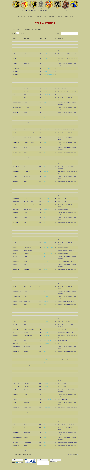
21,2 (44, 419)
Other (45, 16)
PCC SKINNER (46, 343)
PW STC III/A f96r (47, 129)
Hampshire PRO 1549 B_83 (48, 71)
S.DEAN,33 (45, 412)
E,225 (44, 256)
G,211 (45, 351)
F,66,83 (45, 304)
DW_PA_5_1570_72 (47, 126)
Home (18, 16)
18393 (45, 374)
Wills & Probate (31, 16)
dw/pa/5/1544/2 (46, 58)
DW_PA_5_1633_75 (47, 359)
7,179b (45, 79)
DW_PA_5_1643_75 (47, 416)
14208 (45, 176)
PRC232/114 (46, 365)
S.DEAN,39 (45, 269)
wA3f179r (45, 88)
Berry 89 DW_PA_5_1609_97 (48, 247)
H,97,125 (45, 378)
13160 (45, 142)
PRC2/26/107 (46, 329)
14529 (45, 193)
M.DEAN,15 (46, 274)
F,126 (44, 324)
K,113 (45, 437)
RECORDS (23, 16)
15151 (45, 217)
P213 (44, 250)
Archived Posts (59, 16)
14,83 (44, 161)
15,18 (44, 204)
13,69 (44, 132)
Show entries (18, 33)
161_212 (45, 356)
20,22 (44, 394)
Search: (59, 33)
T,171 (44, 286)
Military (39, 16)
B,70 (44, 166)
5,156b (45, 63)
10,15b (45, 107)
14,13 (44, 157)
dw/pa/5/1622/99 (46, 335)
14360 (45, 181)
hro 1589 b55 (46, 171)
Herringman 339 (46, 198)
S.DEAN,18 (45, 402)
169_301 (45, 371)
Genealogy (51, 16)
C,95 (44, 147)
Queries (71, 16)
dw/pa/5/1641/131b (47, 407)
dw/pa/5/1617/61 (46, 321)
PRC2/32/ (45, 368)
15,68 (44, 222)
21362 (45, 445)
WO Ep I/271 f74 (46, 301)
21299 (45, 432)
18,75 (44, 346)
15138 (45, 212)
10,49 (44, 112)
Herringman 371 (46, 201)
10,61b (45, 117)
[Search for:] (43, 462)
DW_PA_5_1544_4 (47, 68)
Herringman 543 (46, 209)
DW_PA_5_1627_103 (47, 340)
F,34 (44, 291)
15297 (45, 242)
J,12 (44, 137)
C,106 (44, 152)
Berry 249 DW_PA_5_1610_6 (48, 253)
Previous (71, 454)
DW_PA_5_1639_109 (47, 399)
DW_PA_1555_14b (47, 94)
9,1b (44, 97)
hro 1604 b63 (46, 227)
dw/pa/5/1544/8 (46, 53)
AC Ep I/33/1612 (46, 261)
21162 (45, 427)
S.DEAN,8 (45, 281)
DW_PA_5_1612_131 (47, 278)
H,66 (44, 389)
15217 (45, 237)
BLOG (66, 16)
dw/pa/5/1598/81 (46, 186)
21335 (45, 450)
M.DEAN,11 (46, 296)
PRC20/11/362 (46, 386)
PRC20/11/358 (46, 383)
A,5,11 (45, 102)
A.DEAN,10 (46, 309)
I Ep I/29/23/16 (46, 362)
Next (75, 454)
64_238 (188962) (46, 332)
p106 (44, 424)
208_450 (45, 442)
